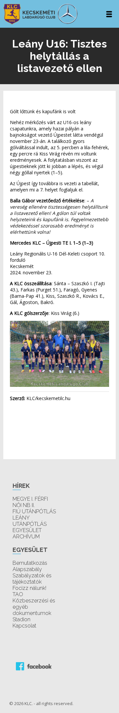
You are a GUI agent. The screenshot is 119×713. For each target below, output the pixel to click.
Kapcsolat (24, 626)
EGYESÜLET (27, 530)
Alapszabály (27, 569)
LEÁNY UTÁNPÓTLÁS (30, 521)
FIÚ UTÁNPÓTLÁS (34, 511)
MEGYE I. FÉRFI (30, 499)
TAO (18, 594)
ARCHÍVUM (26, 536)
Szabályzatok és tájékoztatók (32, 578)
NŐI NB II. (24, 505)
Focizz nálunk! (29, 588)
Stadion (21, 619)
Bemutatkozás (30, 563)
